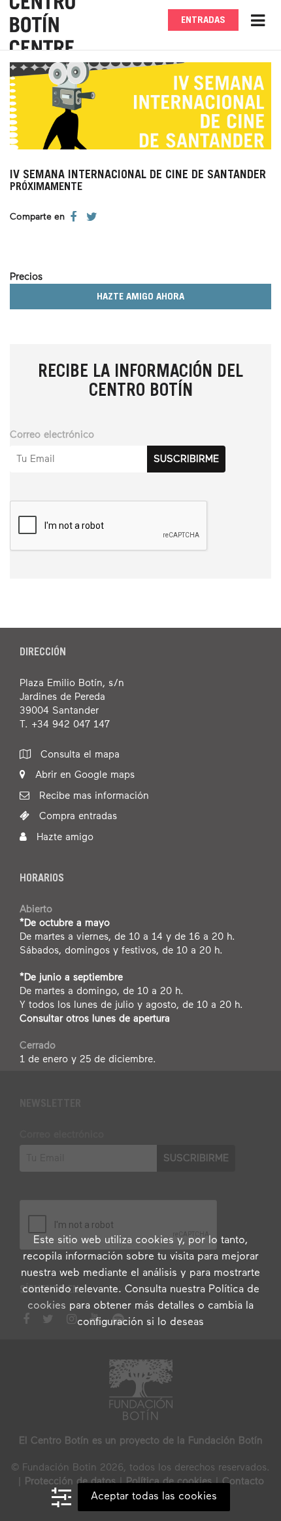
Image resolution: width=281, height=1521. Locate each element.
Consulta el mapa (78, 755)
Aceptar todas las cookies (154, 1497)
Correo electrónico (52, 435)
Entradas (203, 21)
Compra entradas (76, 816)
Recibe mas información (92, 796)
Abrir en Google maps (83, 775)
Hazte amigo (63, 837)
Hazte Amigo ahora (140, 297)
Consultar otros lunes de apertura (95, 1019)
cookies (46, 1306)
